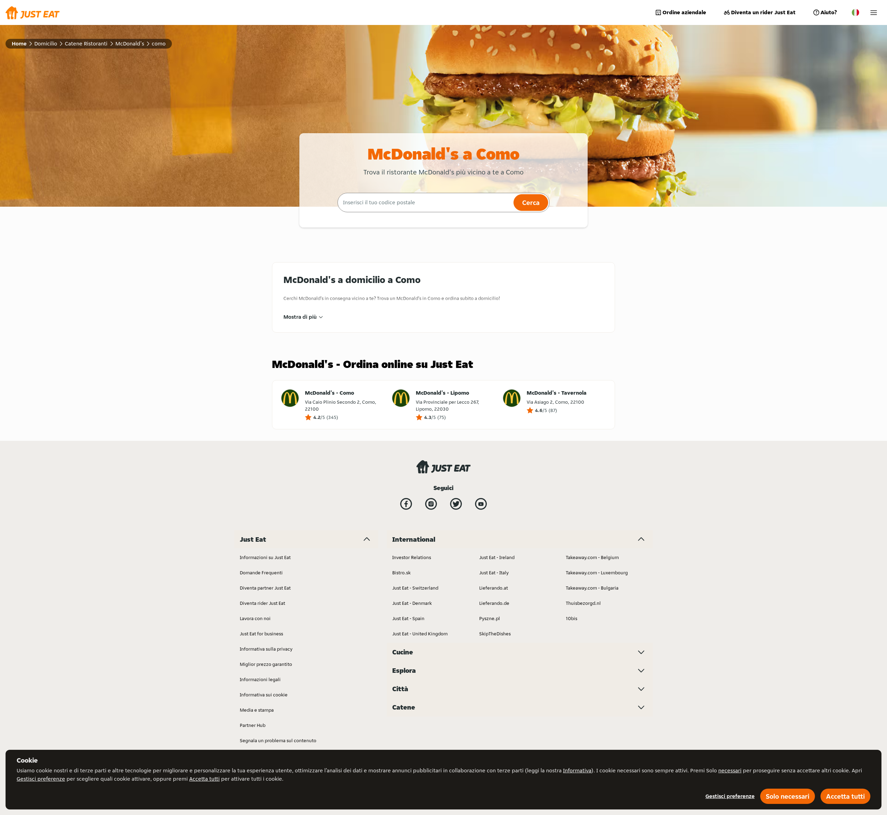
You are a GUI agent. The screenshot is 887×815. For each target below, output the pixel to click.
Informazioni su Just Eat (265, 557)
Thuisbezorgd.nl (583, 603)
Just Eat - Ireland (497, 557)
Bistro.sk (401, 572)
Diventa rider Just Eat (262, 603)
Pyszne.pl (489, 618)
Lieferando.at (493, 588)
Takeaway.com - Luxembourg (597, 572)
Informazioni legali (260, 679)
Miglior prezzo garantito (266, 664)
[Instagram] (431, 504)
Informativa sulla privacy (266, 649)
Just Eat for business (261, 633)
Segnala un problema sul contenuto (278, 740)
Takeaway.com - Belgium (592, 557)
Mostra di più (300, 316)
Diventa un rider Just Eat (763, 12)
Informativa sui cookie (264, 695)
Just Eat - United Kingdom (420, 633)
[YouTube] (481, 504)
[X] (456, 504)
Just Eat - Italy (494, 572)
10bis (571, 618)
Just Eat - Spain (408, 618)
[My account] (873, 12)
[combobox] (424, 202)
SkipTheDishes (495, 633)
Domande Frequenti (261, 572)
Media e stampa (257, 710)
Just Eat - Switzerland (415, 588)
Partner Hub (252, 725)
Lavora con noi (255, 618)
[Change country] (855, 12)
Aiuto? (828, 12)
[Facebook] (406, 504)
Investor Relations (411, 557)
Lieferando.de (494, 603)
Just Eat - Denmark (412, 603)
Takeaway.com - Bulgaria (592, 588)
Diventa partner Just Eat (265, 588)
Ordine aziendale (684, 12)
